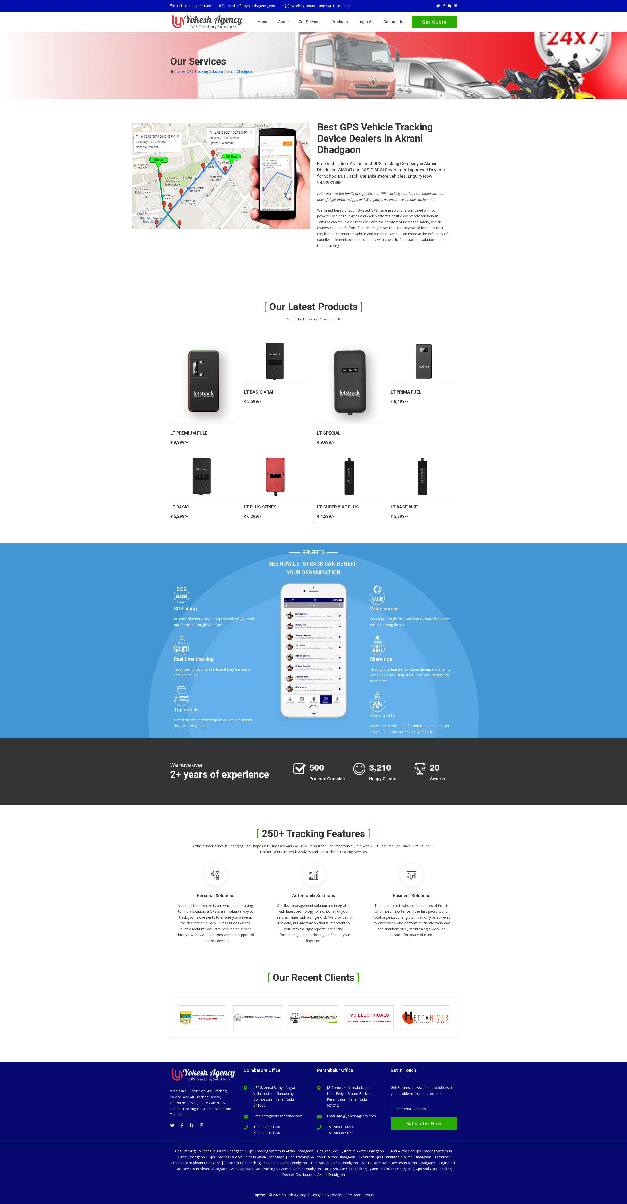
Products (339, 21)
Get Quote (434, 22)
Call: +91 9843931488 (194, 5)
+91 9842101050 (266, 1132)
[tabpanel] (313, 428)
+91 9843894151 (340, 1132)
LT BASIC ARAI (258, 392)
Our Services (310, 21)
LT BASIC (179, 506)
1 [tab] (313, 522)
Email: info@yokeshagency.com (251, 5)
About (283, 21)
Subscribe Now (423, 1123)
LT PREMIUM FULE (188, 433)
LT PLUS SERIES (260, 506)
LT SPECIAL (329, 433)
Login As (366, 21)
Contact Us (393, 21)
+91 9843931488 (266, 1126)
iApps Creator (363, 1194)
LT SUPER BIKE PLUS (338, 506)
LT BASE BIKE (404, 506)
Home (263, 21)
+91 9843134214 (340, 1126)
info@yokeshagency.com (282, 1116)
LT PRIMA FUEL (406, 392)
